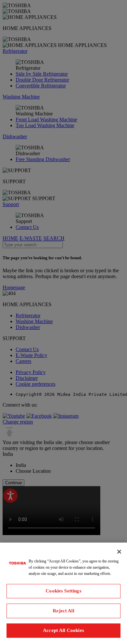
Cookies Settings (63, 590)
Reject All (63, 610)
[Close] (119, 552)
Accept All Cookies (63, 630)
